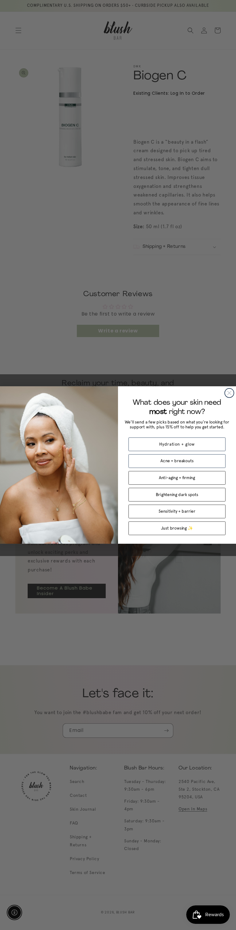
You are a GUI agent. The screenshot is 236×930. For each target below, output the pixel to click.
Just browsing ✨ (177, 528)
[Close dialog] (229, 393)
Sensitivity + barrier (177, 511)
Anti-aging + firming (177, 477)
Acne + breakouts (177, 461)
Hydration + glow (177, 444)
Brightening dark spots (177, 494)
